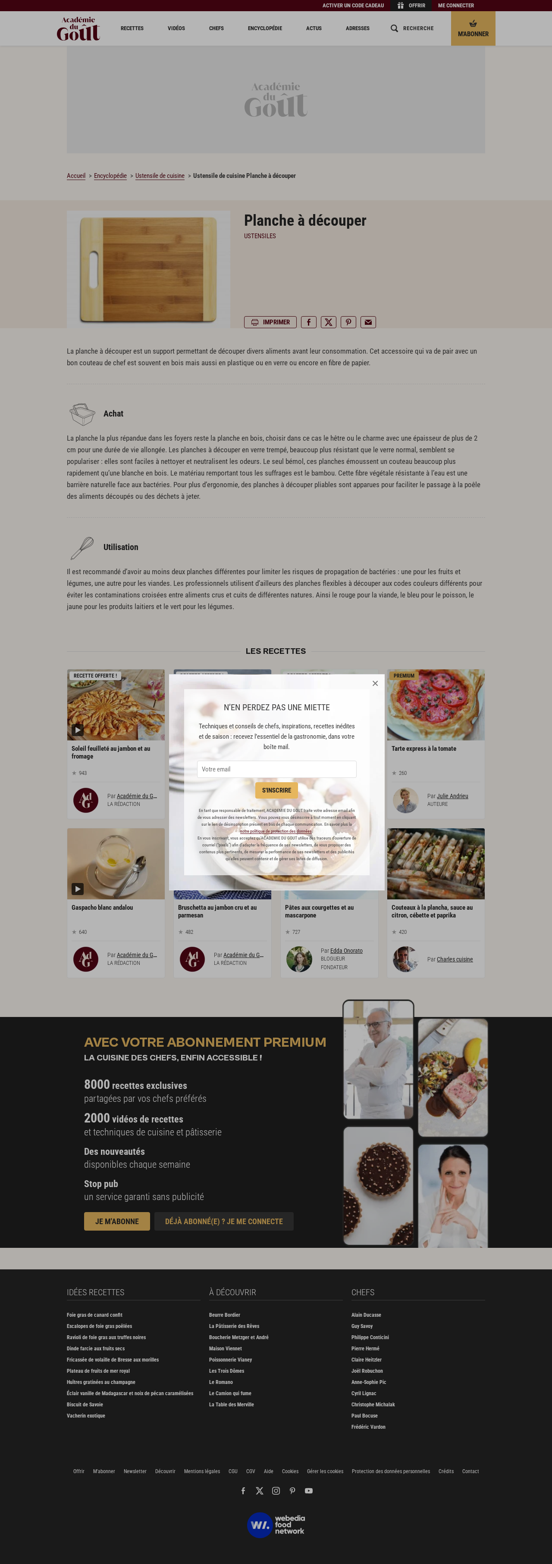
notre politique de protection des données (276, 831)
